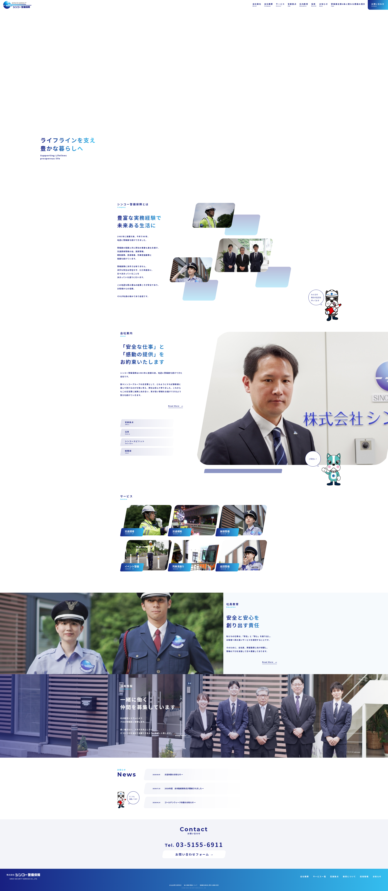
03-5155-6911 (199, 844)
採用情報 (364, 876)
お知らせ (377, 876)
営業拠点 (334, 876)
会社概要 (304, 876)
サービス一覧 (319, 876)
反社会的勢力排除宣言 (175, 885)
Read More (173, 406)
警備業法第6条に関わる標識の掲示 (209, 885)
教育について (349, 876)
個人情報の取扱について (190, 885)
